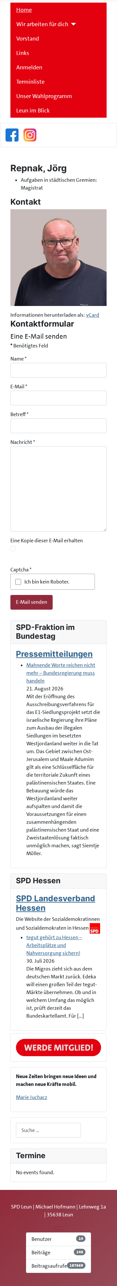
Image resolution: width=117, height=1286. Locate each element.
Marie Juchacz (31, 1097)
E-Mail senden (31, 602)
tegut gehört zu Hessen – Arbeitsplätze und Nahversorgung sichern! (54, 945)
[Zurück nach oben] (109, 1278)
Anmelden (29, 67)
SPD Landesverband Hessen (55, 903)
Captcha (21, 569)
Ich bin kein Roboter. (47, 581)
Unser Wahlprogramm (44, 96)
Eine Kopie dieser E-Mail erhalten (46, 540)
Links (22, 53)
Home (24, 10)
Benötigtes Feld (29, 345)
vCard (92, 315)
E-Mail (18, 386)
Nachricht (22, 442)
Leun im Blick (33, 110)
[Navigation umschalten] (58, 1228)
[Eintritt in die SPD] (58, 1047)
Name (18, 358)
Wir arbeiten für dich (42, 24)
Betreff (19, 414)
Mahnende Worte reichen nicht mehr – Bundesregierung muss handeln (60, 673)
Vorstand (27, 38)
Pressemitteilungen (54, 654)
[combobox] (48, 1130)
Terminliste (30, 82)
